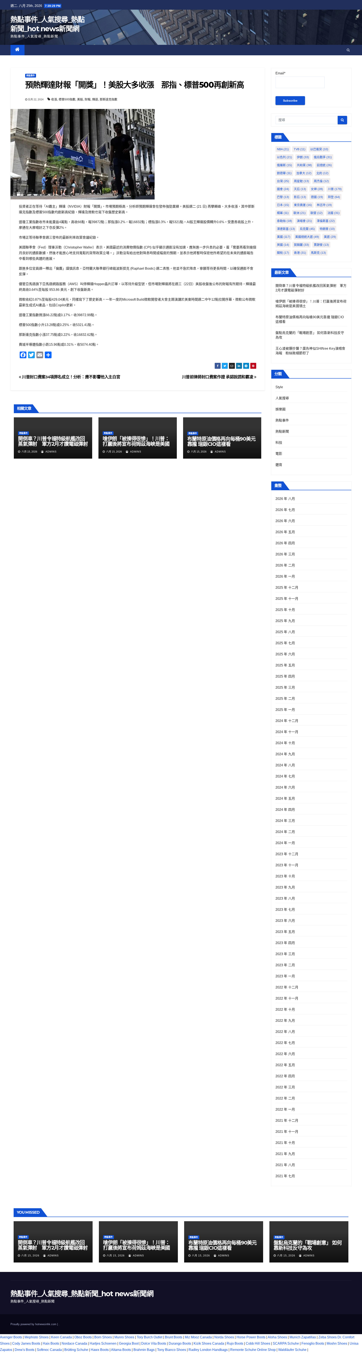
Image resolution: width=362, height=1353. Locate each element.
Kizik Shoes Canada (209, 1343)
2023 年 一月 (285, 976)
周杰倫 (321, 181)
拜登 (334, 197)
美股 (80, 99)
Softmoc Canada (49, 1350)
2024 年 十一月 (287, 732)
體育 (278, 465)
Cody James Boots (26, 1343)
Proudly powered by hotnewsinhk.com (33, 1324)
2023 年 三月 (285, 954)
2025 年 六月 (285, 654)
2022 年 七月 (285, 1043)
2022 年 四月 (285, 1076)
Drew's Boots (24, 1350)
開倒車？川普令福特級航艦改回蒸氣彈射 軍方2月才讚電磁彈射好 (53, 444)
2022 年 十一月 (287, 998)
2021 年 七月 (285, 1176)
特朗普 (327, 228)
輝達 (95, 99)
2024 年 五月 (285, 798)
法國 (333, 213)
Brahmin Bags (144, 1350)
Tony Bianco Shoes (171, 1350)
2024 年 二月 (285, 832)
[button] (348, 50)
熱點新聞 (282, 431)
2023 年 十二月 (287, 854)
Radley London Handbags (208, 1350)
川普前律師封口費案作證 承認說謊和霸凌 (218, 377)
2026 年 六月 (285, 521)
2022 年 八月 (285, 1032)
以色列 (284, 157)
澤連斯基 (286, 228)
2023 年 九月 (285, 887)
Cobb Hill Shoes (258, 1343)
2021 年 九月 (285, 1154)
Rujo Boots (235, 1343)
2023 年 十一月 (287, 865)
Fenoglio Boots (312, 1343)
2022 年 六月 (285, 1054)
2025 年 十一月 (287, 598)
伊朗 (303, 157)
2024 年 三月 (285, 821)
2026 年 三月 (285, 554)
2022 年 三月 (285, 1087)
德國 (317, 197)
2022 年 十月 (285, 1009)
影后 (300, 197)
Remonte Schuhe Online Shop (253, 1350)
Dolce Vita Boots (153, 1343)
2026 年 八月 (285, 499)
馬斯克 (318, 252)
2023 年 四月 (285, 943)
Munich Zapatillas (303, 1337)
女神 (317, 189)
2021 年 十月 (285, 1143)
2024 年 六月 (285, 787)
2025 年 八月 (285, 632)
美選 (330, 236)
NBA (283, 149)
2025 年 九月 (285, 621)
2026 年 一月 (285, 576)
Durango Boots (180, 1343)
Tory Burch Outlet (150, 1337)
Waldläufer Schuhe (292, 1350)
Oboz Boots (83, 1337)
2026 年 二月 (285, 565)
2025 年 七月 (285, 643)
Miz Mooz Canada (198, 1337)
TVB (299, 149)
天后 (300, 189)
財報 (87, 99)
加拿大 (304, 173)
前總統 (324, 165)
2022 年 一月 (285, 1109)
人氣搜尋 (282, 398)
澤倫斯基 (326, 220)
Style (279, 387)
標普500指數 (67, 99)
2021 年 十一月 (287, 1131)
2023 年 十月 (285, 876)
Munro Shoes (124, 1337)
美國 (283, 236)
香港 (300, 252)
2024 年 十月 (285, 743)
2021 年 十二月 (287, 1120)
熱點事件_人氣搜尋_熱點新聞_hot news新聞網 (81, 1293)
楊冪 (283, 213)
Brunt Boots (173, 1337)
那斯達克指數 (108, 99)
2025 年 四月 (285, 676)
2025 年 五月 (285, 665)
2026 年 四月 (285, 543)
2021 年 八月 (285, 1165)
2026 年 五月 (285, 532)
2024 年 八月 (285, 765)
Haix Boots (51, 1343)
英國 (283, 244)
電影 (278, 453)
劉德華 (284, 173)
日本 (283, 205)
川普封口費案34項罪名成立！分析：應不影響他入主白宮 (70, 377)
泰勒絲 (284, 220)
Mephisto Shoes (37, 1337)
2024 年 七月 (285, 776)
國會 (283, 189)
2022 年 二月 (285, 1098)
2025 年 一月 (285, 709)
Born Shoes (103, 1337)
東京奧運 (303, 205)
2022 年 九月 (285, 1020)
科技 (278, 442)
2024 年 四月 (285, 809)
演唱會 (304, 220)
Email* (280, 73)
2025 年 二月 (285, 698)
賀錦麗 (301, 244)
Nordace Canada (74, 1343)
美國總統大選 (307, 236)
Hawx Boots (100, 1350)
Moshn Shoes (337, 1343)
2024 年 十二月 (287, 721)
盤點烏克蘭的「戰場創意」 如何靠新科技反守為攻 (308, 1245)
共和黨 (304, 165)
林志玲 (324, 205)
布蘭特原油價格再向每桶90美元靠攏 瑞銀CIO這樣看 (221, 441)
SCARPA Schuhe (286, 1343)
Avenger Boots (11, 1337)
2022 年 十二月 (287, 987)
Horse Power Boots (251, 1337)
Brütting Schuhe (76, 1350)
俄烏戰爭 (323, 157)
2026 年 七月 (285, 510)
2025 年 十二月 (287, 587)
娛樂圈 (280, 409)
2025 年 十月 (285, 610)
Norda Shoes (224, 1337)
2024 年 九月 (285, 754)
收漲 (54, 99)
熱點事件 (30, 75)
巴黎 (283, 197)
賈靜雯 (321, 244)
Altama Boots (121, 1350)
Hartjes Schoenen (103, 1343)
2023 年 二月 (285, 965)
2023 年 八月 (285, 898)
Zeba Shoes (327, 1337)
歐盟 (316, 213)
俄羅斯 (284, 165)
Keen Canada (61, 1337)
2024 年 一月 (285, 843)
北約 (322, 173)
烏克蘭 (307, 228)
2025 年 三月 (285, 687)
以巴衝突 (319, 149)
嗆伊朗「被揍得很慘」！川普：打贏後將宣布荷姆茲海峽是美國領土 (136, 444)
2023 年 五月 (285, 932)
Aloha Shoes (277, 1337)
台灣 (283, 181)
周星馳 (301, 181)
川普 (335, 189)
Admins (51, 451)
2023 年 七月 (285, 909)
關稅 (283, 252)
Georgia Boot (129, 1343)
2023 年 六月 (285, 920)
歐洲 (299, 213)
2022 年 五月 (285, 1065)
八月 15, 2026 (30, 1255)
